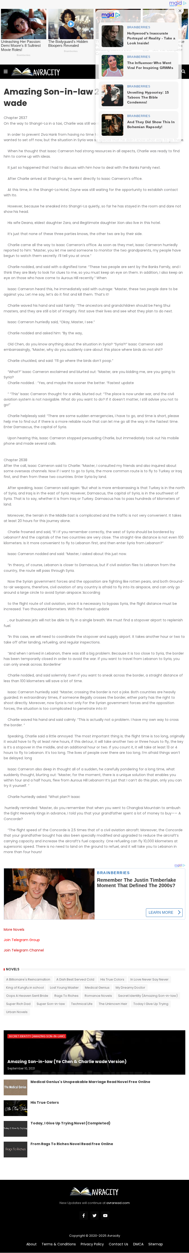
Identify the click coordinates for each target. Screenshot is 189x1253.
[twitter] (94, 1215)
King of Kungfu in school (25, 987)
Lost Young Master (64, 987)
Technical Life (82, 1003)
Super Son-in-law (51, 1003)
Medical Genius (97, 987)
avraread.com (118, 1203)
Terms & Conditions (59, 1244)
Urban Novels (17, 1012)
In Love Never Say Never (149, 979)
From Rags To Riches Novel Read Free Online (72, 1144)
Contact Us (118, 1244)
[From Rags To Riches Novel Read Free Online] (15, 1149)
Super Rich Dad (18, 1003)
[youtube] (105, 1215)
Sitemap (155, 1244)
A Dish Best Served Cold (75, 979)
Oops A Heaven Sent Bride (27, 995)
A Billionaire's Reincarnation (28, 979)
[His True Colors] (15, 1108)
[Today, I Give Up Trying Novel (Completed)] (15, 1129)
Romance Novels (98, 995)
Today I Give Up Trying (150, 1003)
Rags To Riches (66, 995)
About (31, 1244)
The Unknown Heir (113, 1003)
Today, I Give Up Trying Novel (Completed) (70, 1123)
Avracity (113, 1235)
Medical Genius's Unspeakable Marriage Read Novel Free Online (90, 1082)
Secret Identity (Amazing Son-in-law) (148, 995)
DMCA (138, 1244)
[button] (5, 71)
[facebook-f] (83, 1215)
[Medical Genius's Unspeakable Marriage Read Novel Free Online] (15, 1087)
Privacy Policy (92, 1244)
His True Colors (112, 979)
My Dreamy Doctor (130, 987)
